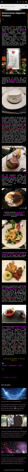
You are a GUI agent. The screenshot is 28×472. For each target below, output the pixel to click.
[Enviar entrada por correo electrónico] (3, 363)
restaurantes (12, 365)
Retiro (20, 365)
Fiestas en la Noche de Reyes (7, 455)
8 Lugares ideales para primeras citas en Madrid (11, 428)
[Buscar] (26, 6)
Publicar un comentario (9, 377)
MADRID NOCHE (9, 6)
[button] (3, 19)
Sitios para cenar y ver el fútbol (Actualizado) (11, 401)
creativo (4, 365)
